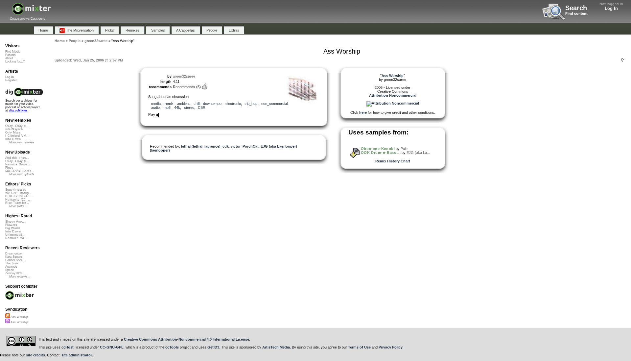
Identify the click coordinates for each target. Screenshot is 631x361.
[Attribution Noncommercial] (392, 103)
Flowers (11, 225)
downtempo (212, 104)
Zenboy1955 (13, 273)
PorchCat (251, 146)
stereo (189, 107)
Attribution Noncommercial (392, 95)
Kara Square (13, 256)
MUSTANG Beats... (20, 171)
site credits (35, 355)
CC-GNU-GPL (112, 347)
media (156, 104)
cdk (225, 146)
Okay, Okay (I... (17, 126)
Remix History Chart (392, 161)
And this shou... (17, 157)
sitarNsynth (14, 129)
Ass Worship (19, 317)
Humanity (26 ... (17, 199)
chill (196, 104)
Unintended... (15, 234)
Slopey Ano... (15, 221)
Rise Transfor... (17, 203)
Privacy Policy (391, 347)
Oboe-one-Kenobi (378, 149)
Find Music (12, 51)
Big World (12, 228)
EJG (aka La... (418, 153)
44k (177, 107)
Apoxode (11, 266)
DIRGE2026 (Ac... (19, 196)
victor (236, 146)
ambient (183, 104)
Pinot (9, 167)
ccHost (67, 347)
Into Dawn (13, 139)
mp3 (167, 107)
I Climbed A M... (17, 135)
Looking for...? (15, 61)
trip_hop (251, 104)
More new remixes (22, 142)
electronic (233, 104)
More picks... (18, 206)
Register (11, 80)
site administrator (76, 355)
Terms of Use (359, 347)
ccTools (172, 347)
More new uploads (21, 174)
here (363, 112)
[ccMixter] (31, 12)
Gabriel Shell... (15, 260)
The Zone (11, 263)
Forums (10, 55)
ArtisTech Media (276, 347)
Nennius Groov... (18, 164)
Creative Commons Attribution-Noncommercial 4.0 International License (186, 339)
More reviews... (20, 276)
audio (155, 107)
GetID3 (213, 347)
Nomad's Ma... (16, 238)
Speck (9, 270)
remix (169, 104)
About (9, 58)
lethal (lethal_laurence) (201, 146)
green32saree (184, 76)
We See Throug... (18, 193)
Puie (404, 149)
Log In (611, 8)
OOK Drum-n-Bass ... (381, 153)
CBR (201, 107)
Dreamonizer (14, 253)
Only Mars (13, 132)
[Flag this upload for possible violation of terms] (622, 60)
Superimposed (16, 189)
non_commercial (274, 104)
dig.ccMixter (18, 110)
